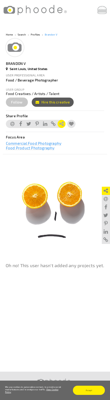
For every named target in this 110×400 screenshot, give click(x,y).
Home (9, 34)
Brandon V (51, 34)
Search (22, 34)
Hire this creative (55, 102)
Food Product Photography (30, 148)
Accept (89, 390)
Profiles (35, 34)
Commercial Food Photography (33, 143)
